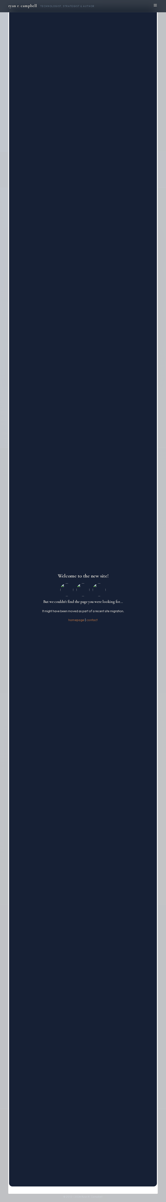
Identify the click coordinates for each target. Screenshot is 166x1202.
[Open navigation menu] (155, 5)
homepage (76, 620)
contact (92, 620)
